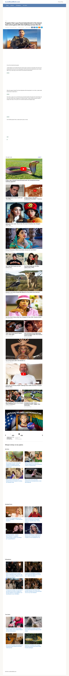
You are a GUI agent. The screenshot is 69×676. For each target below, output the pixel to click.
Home (7, 5)
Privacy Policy (60, 1)
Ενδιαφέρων (18, 5)
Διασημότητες (8, 504)
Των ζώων (25, 5)
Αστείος (12, 5)
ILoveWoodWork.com (12, 2)
